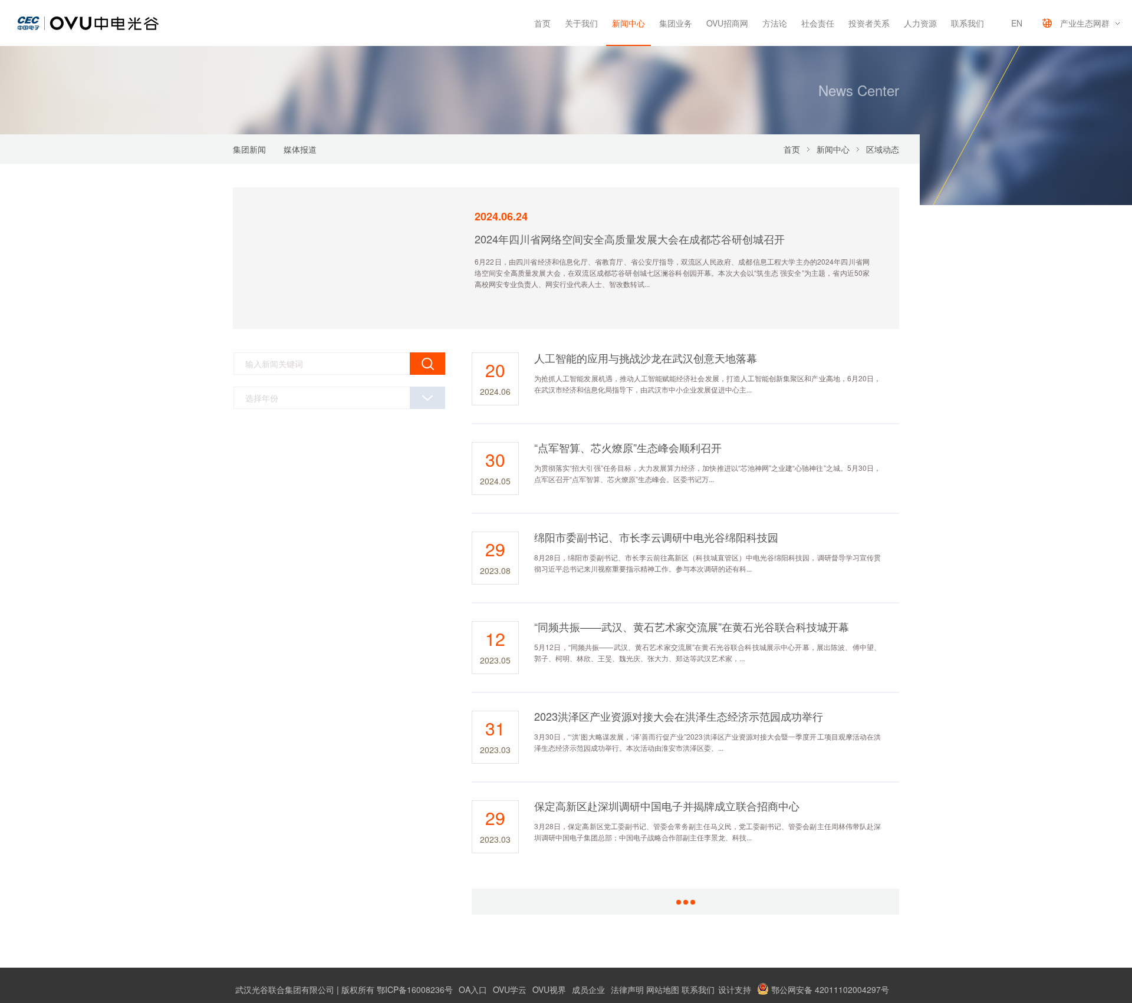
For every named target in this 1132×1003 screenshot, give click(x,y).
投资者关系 (869, 23)
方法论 (774, 23)
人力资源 (920, 23)
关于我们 (581, 23)
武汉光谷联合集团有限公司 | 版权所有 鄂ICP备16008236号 (344, 989)
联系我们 (967, 23)
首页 (542, 23)
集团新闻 (249, 149)
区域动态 (882, 149)
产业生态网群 (1085, 23)
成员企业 (588, 989)
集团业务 (675, 23)
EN (1016, 23)
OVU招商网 (727, 23)
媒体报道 (300, 149)
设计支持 (734, 989)
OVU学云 (509, 989)
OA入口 (473, 989)
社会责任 (817, 23)
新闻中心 (628, 23)
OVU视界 (549, 989)
